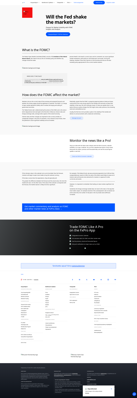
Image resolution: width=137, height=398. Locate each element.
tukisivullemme (78, 266)
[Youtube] (94, 279)
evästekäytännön (67, 375)
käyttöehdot (75, 373)
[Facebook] (72, 279)
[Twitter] (87, 279)
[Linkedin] (79, 279)
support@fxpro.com (91, 379)
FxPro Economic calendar (105, 145)
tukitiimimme (104, 373)
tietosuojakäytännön (58, 375)
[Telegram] (101, 279)
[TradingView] (115, 279)
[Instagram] (108, 279)
